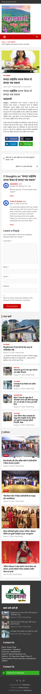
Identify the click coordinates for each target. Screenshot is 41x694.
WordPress (28, 690)
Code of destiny (16, 201)
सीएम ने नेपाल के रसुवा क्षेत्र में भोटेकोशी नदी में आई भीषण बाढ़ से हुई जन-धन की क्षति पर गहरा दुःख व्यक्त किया (26, 400)
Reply (12, 196)
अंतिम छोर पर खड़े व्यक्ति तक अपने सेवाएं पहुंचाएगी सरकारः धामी (19, 158)
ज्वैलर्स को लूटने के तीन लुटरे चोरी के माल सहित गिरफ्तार (26, 371)
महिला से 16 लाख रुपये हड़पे (26, 166)
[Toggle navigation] (4, 36)
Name (6, 267)
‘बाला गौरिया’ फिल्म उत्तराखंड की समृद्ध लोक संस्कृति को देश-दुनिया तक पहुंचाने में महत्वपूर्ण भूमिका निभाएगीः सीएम (25, 419)
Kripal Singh (17, 87)
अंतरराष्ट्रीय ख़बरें (18, 395)
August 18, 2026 (9, 466)
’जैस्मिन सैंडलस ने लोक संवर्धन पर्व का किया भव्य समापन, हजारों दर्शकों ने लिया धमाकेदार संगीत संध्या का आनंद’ (19, 569)
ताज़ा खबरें (7, 316)
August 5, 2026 (8, 536)
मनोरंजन (6, 432)
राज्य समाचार (6, 75)
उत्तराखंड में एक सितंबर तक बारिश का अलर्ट (24, 631)
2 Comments (26, 87)
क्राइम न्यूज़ (16, 367)
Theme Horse (23, 688)
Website (6, 286)
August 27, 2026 (9, 352)
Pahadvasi (26, 685)
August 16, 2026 (9, 501)
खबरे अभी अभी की (10, 608)
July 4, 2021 (7, 87)
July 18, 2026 (7, 574)
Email (5, 277)
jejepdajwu (14, 184)
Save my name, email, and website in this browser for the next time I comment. (18, 299)
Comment (7, 241)
